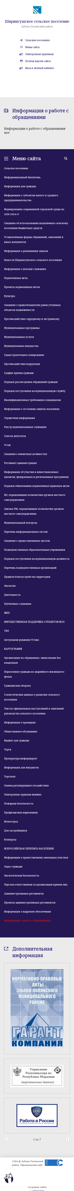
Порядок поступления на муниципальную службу (34, 391)
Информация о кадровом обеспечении (27, 911)
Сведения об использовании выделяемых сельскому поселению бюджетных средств (36, 226)
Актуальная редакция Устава (21, 639)
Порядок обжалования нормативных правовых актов (36, 486)
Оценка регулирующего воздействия (26, 785)
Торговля (9, 776)
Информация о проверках (20, 722)
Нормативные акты (16, 278)
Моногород (11, 821)
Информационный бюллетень (22, 177)
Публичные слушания (17, 603)
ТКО (6, 630)
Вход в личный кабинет (39, 68)
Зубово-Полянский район (37, 26)
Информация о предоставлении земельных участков (36, 857)
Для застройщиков (15, 830)
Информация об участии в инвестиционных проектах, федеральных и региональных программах (36, 474)
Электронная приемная (39, 54)
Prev (6, 1139)
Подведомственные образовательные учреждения (34, 549)
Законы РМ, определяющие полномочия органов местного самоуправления (34, 511)
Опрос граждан (13, 866)
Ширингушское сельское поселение (37, 21)
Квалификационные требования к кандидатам (32, 400)
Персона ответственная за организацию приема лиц (35, 884)
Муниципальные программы (22, 328)
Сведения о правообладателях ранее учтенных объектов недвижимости (32, 307)
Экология (10, 585)
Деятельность (12, 594)
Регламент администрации (20, 463)
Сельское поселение (16, 168)
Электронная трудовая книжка (22, 794)
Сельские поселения (37, 40)
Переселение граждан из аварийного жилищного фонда (34, 674)
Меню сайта (32, 47)
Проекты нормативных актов (22, 287)
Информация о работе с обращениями (27, 920)
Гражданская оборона (17, 685)
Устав (7, 445)
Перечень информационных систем (26, 531)
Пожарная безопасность (18, 803)
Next (67, 1139)
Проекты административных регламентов (30, 902)
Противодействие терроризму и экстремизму (31, 319)
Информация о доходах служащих (25, 269)
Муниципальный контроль (20, 522)
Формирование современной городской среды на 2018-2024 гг (34, 212)
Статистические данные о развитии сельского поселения (32, 697)
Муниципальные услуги (19, 337)
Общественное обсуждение (20, 731)
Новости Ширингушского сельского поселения (33, 260)
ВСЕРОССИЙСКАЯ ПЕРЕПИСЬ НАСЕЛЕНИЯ (29, 848)
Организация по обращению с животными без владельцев (32, 660)
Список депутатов (15, 436)
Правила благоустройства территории (27, 576)
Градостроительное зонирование (24, 355)
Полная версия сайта (38, 61)
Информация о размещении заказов (26, 251)
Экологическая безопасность (21, 875)
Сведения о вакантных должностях (25, 454)
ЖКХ (7, 612)
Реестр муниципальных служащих (25, 427)
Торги (7, 749)
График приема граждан (19, 373)
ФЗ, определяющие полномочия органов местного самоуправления (34, 497)
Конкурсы (10, 839)
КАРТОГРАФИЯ (13, 648)
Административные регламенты (24, 893)
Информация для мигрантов (21, 767)
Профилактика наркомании (21, 812)
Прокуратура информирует (20, 758)
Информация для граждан (20, 186)
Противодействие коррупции (22, 364)
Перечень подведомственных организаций (30, 567)
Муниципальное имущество (21, 346)
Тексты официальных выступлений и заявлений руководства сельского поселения (34, 711)
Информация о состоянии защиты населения (31, 409)
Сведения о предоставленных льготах (27, 540)
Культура (9, 296)
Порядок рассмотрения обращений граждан (31, 382)
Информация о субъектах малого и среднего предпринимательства (31, 198)
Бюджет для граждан (16, 740)
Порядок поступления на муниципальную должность (36, 558)
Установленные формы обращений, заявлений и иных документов (33, 240)
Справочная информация (19, 418)
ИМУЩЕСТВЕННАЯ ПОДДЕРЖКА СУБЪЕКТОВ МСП (34, 621)
